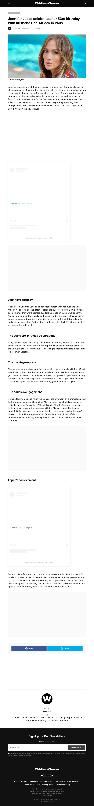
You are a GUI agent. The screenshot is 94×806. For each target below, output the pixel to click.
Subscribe (75, 747)
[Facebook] (42, 775)
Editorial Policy (46, 781)
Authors (24, 781)
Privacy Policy (72, 781)
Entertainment (14, 13)
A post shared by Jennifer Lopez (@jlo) (39, 238)
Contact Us (34, 781)
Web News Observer (47, 3)
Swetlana (47, 711)
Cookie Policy (29, 785)
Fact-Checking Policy (45, 785)
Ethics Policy (60, 781)
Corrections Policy (63, 785)
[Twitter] (47, 775)
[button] (9, 3)
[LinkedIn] (52, 775)
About (16, 781)
